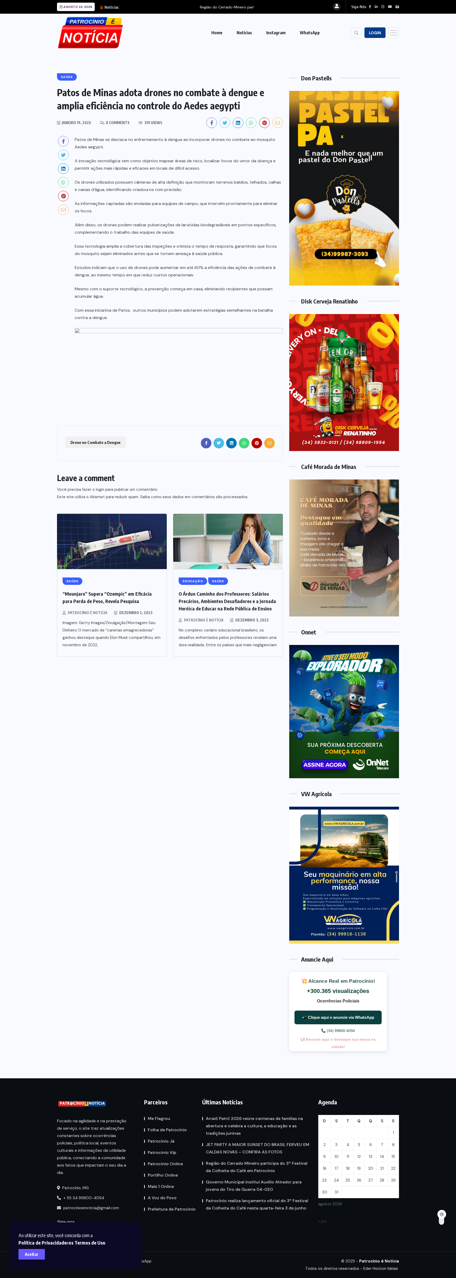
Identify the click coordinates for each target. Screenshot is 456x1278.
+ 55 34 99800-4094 (83, 1198)
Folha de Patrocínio (167, 1130)
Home (216, 32)
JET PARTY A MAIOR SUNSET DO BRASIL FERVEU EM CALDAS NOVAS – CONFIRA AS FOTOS (257, 1148)
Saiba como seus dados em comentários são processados (194, 497)
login (100, 489)
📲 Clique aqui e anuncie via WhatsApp (338, 1017)
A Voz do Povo (162, 1198)
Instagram (276, 32)
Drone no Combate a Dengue (95, 442)
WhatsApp (310, 32)
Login (375, 33)
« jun (322, 1221)
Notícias (244, 32)
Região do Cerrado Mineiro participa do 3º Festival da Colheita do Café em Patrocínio (256, 1167)
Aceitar (32, 1254)
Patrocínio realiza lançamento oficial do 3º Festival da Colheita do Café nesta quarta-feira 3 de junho (257, 1204)
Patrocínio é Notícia (87, 612)
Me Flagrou (159, 1118)
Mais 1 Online (161, 1186)
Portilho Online (163, 1175)
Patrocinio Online (165, 1164)
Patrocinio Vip (162, 1152)
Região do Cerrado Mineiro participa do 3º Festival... (177, 7)
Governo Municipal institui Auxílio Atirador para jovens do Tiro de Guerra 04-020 (254, 1185)
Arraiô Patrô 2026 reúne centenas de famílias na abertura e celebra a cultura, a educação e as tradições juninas (254, 1126)
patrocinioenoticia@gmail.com (91, 1208)
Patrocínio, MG (75, 1188)
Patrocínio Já (161, 1141)
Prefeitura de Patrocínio (172, 1209)
